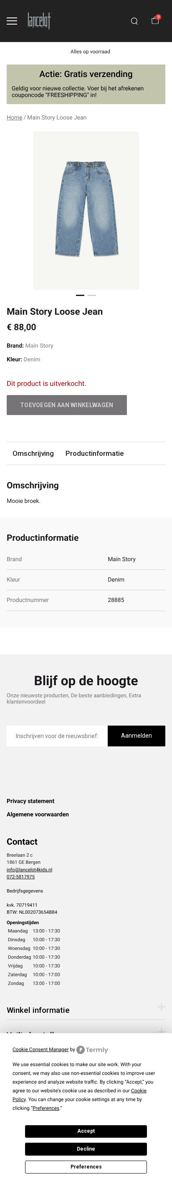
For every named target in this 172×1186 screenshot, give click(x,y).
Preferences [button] (46, 1108)
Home (15, 117)
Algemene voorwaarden (38, 814)
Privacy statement (30, 801)
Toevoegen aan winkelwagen (67, 405)
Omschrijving (33, 453)
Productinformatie (95, 453)
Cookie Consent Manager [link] (41, 1049)
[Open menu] (12, 21)
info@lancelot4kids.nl (29, 870)
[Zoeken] (134, 21)
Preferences (86, 1167)
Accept (86, 1131)
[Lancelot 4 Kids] (40, 21)
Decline (86, 1149)
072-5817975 (21, 877)
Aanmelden (136, 735)
